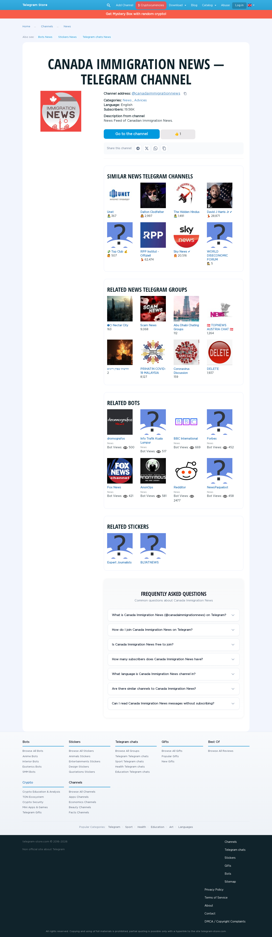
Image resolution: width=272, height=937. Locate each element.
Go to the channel (131, 134)
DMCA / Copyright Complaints (225, 921)
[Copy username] (185, 93)
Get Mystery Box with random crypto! (136, 14)
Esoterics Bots (32, 767)
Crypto (28, 782)
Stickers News (67, 37)
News (127, 100)
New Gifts (168, 762)
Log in (239, 5)
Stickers (230, 858)
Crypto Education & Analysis (41, 792)
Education (157, 827)
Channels (231, 842)
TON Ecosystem (33, 797)
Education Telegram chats (132, 772)
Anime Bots (30, 756)
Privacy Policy (213, 890)
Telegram (114, 827)
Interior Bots (31, 762)
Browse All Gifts (172, 751)
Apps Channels (79, 797)
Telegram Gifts (32, 813)
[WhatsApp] (155, 148)
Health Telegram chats (130, 767)
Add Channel (124, 5)
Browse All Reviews (220, 751)
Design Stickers (79, 767)
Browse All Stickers (81, 751)
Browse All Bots (33, 751)
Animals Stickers (79, 756)
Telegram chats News (97, 37)
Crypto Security (33, 802)
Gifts (228, 866)
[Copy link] (164, 148)
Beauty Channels (80, 807)
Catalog (207, 5)
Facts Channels (79, 813)
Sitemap (230, 882)
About (208, 906)
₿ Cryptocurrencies (151, 5)
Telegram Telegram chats (132, 756)
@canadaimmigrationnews (156, 93)
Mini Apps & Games (35, 807)
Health (142, 827)
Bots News (45, 37)
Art (171, 827)
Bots (228, 874)
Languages (185, 827)
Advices (140, 100)
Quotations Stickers (82, 772)
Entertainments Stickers (84, 762)
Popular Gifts (170, 756)
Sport (129, 827)
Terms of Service (216, 898)
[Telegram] (138, 148)
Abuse (225, 5)
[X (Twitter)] (146, 148)
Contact (209, 914)
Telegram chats (235, 850)
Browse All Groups (127, 751)
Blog (194, 5)
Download (176, 5)
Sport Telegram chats (129, 762)
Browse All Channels (82, 792)
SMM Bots (29, 772)
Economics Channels (82, 802)
